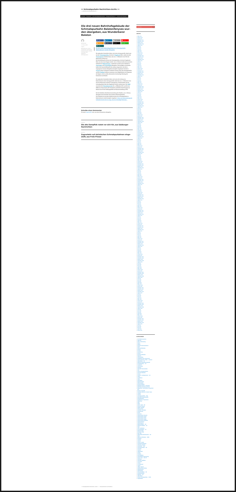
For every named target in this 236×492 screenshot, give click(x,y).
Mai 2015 (139, 172)
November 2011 (140, 227)
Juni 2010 (139, 249)
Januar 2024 (139, 38)
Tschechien (139, 461)
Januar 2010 (139, 255)
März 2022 (139, 67)
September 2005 (140, 322)
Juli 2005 (139, 325)
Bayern (138, 343)
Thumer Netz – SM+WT (142, 457)
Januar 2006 (139, 317)
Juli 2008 (139, 278)
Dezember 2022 (140, 55)
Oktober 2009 (140, 259)
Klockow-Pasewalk (141, 390)
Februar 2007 (140, 300)
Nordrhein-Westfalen (141, 410)
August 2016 (139, 153)
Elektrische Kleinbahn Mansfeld (143, 362)
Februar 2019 (140, 114)
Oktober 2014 (140, 181)
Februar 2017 (140, 145)
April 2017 (139, 143)
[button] (100, 40)
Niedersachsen (140, 408)
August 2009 (139, 261)
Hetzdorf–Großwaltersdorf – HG (143, 375)
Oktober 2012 (140, 212)
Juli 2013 (139, 201)
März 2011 (139, 237)
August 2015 (139, 169)
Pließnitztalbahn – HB (141, 424)
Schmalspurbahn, (104, 55)
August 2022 (139, 60)
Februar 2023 (140, 52)
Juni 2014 (139, 187)
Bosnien (139, 350)
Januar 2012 (139, 224)
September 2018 (140, 121)
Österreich (139, 413)
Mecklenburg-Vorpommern (142, 399)
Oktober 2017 (140, 135)
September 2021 (140, 74)
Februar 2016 (140, 161)
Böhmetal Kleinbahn (141, 348)
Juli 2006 (139, 309)
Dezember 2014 (140, 179)
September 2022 (140, 59)
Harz (138, 370)
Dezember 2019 (140, 102)
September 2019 (140, 105)
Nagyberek (117, 55)
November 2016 (140, 149)
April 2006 (139, 313)
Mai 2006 (139, 312)
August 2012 (139, 215)
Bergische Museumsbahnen (142, 345)
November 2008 (140, 273)
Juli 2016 (139, 154)
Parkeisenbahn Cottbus (142, 416)
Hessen (138, 373)
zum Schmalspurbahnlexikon (98, 16)
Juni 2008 (139, 280)
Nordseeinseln (140, 411)
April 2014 (139, 189)
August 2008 (139, 277)
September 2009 (140, 260)
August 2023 (139, 45)
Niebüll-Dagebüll (140, 407)
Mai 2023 (139, 49)
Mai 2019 (139, 111)
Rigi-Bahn (139, 433)
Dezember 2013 (140, 194)
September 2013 (140, 198)
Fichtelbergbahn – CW (141, 363)
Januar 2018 (139, 131)
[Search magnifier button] (154, 27)
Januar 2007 (139, 301)
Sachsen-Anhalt (140, 442)
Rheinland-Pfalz (140, 432)
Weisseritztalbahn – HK (142, 472)
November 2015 (140, 165)
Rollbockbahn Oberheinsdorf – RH (144, 434)
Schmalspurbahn (84, 54)
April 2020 (139, 96)
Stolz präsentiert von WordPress (106, 486)
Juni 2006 (139, 310)
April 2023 (139, 50)
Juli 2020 (139, 92)
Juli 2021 (139, 77)
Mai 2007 (139, 296)
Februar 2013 (139, 207)
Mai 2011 (139, 234)
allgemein (139, 340)
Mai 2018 (139, 126)
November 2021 (140, 72)
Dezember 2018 (140, 117)
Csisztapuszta (100, 56)
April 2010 (139, 251)
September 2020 (140, 90)
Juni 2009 (139, 264)
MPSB (138, 403)
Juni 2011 (139, 233)
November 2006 (140, 304)
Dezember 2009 (140, 256)
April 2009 (139, 267)
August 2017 (139, 138)
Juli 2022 (139, 62)
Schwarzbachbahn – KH (142, 447)
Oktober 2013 (140, 197)
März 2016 (139, 160)
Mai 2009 (139, 265)
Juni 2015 (139, 171)
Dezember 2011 (140, 225)
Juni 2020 (139, 94)
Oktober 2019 (140, 104)
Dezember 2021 (140, 71)
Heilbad (102, 72)
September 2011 (140, 229)
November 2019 (140, 103)
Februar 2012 (140, 223)
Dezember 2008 (140, 272)
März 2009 (139, 268)
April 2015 (139, 174)
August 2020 (139, 91)
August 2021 (139, 76)
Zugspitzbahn (140, 478)
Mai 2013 (139, 203)
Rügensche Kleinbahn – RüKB (143, 437)
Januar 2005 (139, 330)
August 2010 (139, 246)
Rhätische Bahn (140, 430)
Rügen (138, 435)
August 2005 (139, 323)
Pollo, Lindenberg (140, 428)
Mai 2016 (139, 157)
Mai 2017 (139, 142)
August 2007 (139, 292)
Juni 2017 (139, 140)
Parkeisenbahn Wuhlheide (142, 420)
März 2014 (139, 191)
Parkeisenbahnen (140, 421)
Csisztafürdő (108, 65)
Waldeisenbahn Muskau (142, 468)
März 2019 (139, 113)
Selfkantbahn (140, 451)
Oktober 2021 (140, 73)
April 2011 (139, 236)
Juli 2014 (139, 185)
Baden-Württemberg (141, 341)
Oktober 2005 (140, 321)
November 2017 (140, 134)
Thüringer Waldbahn (141, 460)
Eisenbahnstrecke (108, 86)
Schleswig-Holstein (141, 444)
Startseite (83, 16)
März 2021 (139, 82)
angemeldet (89, 112)
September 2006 (140, 307)
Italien (138, 379)
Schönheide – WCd (141, 446)
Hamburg (139, 367)
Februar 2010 (140, 254)
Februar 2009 (140, 269)
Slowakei (139, 453)
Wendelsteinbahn (140, 473)
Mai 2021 (139, 80)
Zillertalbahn (140, 475)
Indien (138, 376)
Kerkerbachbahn (140, 381)
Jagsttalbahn (139, 380)
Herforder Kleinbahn (141, 372)
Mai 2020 (139, 95)
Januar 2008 (139, 286)
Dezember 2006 (140, 303)
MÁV (129, 84)
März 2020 (139, 98)
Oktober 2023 (140, 42)
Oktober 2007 (140, 290)
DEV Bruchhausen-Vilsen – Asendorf (144, 359)
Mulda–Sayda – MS (141, 404)
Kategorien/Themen (110, 16)
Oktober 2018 (140, 120)
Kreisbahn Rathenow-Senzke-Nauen (144, 392)
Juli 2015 (139, 170)
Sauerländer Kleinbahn (141, 443)
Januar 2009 (139, 270)
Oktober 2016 (140, 151)
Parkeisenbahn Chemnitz (142, 415)
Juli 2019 (139, 108)
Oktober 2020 (140, 89)
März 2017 (139, 144)
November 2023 (140, 41)
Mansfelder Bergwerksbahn (142, 397)
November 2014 (140, 180)
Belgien (138, 344)
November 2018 (140, 118)
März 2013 (139, 206)
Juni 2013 (139, 202)
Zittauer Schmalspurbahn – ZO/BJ (144, 477)
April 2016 (139, 158)
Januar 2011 (139, 240)
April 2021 (139, 81)
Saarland (139, 439)
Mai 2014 (139, 188)
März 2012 (139, 221)
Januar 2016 (139, 162)
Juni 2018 (139, 125)
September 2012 (140, 214)
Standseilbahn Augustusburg (143, 456)
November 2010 (140, 242)
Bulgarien (139, 355)
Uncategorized (140, 464)
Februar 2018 (140, 130)
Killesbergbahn (140, 383)
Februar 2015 (140, 176)
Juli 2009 (139, 263)
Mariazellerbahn (140, 398)
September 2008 (140, 276)
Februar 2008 (140, 285)
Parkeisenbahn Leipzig (141, 419)
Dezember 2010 (140, 241)
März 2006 (139, 314)
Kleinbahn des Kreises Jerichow (143, 386)
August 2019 (139, 107)
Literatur (139, 394)
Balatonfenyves (107, 63)
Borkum (139, 349)
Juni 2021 (139, 78)
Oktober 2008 (140, 274)
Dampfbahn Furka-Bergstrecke (143, 358)
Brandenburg (140, 352)
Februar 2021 (140, 83)
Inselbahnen (139, 377)
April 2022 (139, 65)
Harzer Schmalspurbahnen (142, 371)
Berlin (138, 346)
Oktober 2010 (140, 243)
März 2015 (139, 175)
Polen (138, 426)
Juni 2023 (139, 47)
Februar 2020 (140, 99)
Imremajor (99, 65)
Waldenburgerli (140, 469)
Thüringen (139, 459)
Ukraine (139, 462)
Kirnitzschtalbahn (141, 384)
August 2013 (139, 200)
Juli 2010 (139, 247)
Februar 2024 (140, 37)
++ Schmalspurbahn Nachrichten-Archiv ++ (100, 9)
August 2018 (139, 122)
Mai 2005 (139, 327)
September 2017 (140, 136)
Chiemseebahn (140, 357)
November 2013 (140, 196)
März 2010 (139, 252)
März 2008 (139, 283)
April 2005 (139, 329)
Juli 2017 (139, 139)
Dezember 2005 (140, 318)
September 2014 (140, 183)
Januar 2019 (139, 116)
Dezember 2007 (140, 287)
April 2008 (139, 282)
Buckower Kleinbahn (141, 354)
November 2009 (140, 258)
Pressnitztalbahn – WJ (141, 429)
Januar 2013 (139, 209)
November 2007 (140, 289)
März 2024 (139, 36)
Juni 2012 (139, 218)
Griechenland (140, 366)
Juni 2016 (139, 156)
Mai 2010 (139, 250)
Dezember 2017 (140, 132)
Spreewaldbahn (140, 455)
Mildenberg (139, 401)
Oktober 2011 (139, 228)
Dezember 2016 (140, 148)
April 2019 (139, 112)
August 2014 (139, 184)
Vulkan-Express (140, 466)
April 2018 (139, 127)
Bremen (139, 353)
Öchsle (138, 412)
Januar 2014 (139, 193)
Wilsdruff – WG (140, 474)
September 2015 (140, 167)
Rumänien (139, 438)
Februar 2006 (140, 316)
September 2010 (140, 245)
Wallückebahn (140, 470)
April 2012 (139, 220)
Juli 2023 (139, 46)
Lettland (139, 393)
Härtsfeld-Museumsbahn (142, 368)
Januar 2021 (139, 85)
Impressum (88, 16)
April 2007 (139, 298)
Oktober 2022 (140, 58)
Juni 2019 (139, 109)
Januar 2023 (139, 54)
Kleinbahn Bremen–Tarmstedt (143, 385)
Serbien (138, 452)
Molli (138, 402)
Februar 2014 (140, 192)
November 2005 (140, 320)
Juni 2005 (139, 326)
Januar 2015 (139, 178)
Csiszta (98, 70)
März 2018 (139, 129)
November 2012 (140, 211)
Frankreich (139, 364)
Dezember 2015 (140, 163)
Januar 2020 (139, 100)
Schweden (139, 448)
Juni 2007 (139, 295)
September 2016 (140, 152)
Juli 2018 (139, 123)
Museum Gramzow (141, 406)
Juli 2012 (139, 216)
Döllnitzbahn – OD (141, 361)
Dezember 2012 (140, 210)
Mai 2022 (139, 64)
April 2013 (139, 205)
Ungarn (82, 46)
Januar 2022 (139, 69)
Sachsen (139, 441)
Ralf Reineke (83, 43)
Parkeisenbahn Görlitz (141, 417)
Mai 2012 (139, 219)
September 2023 (140, 43)
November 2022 (140, 56)
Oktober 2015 (140, 166)
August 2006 (139, 308)
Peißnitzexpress (140, 423)
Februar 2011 (139, 238)
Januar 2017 (139, 147)
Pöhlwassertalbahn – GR (142, 425)
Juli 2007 (139, 294)
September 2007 (140, 291)
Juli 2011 (139, 232)
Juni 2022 (139, 63)
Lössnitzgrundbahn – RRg (142, 395)
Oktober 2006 (140, 305)
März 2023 (139, 51)
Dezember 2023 (140, 40)
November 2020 (140, 87)
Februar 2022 (140, 68)
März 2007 (139, 299)
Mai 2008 (139, 281)
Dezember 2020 (140, 86)
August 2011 (139, 231)
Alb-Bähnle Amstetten (141, 339)
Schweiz (139, 450)
